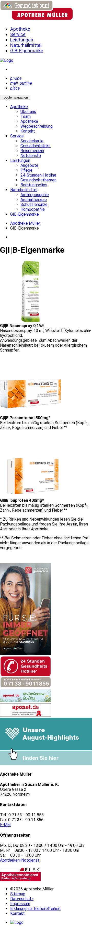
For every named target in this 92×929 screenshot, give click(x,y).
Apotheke (29, 121)
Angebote (29, 165)
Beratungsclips (33, 184)
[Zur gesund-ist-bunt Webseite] (6, 60)
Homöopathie (32, 209)
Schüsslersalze (34, 204)
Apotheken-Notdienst (19, 860)
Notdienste (30, 155)
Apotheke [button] (19, 106)
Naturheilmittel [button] (23, 189)
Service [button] (17, 136)
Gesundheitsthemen (38, 180)
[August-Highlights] (46, 763)
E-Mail (5, 824)
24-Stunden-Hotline (38, 175)
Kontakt (27, 131)
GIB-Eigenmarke (24, 214)
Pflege (26, 170)
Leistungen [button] (20, 160)
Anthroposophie (34, 194)
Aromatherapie (33, 199)
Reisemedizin (32, 150)
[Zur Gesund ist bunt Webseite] (17, 922)
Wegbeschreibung (36, 126)
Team (25, 116)
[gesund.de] (25, 653)
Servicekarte (31, 140)
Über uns (28, 111)
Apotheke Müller (25, 223)
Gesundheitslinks (35, 145)
